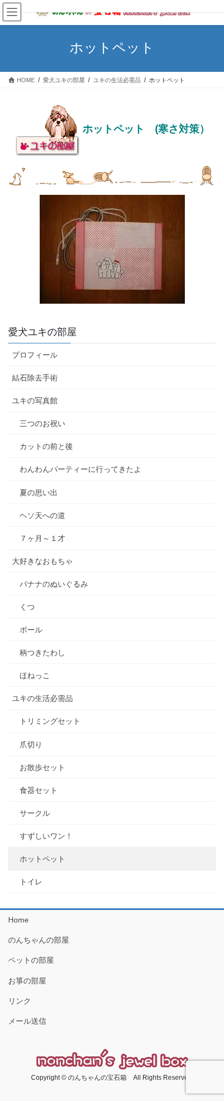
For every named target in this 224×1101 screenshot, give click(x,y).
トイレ (31, 881)
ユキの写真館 (35, 400)
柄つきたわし (42, 652)
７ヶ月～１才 (42, 538)
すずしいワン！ (46, 836)
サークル (35, 813)
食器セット (39, 790)
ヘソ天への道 (42, 515)
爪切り (31, 744)
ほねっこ (35, 675)
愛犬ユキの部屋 (42, 332)
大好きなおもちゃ (42, 561)
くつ (27, 606)
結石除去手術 (35, 377)
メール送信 (27, 1021)
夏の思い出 (39, 492)
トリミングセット (50, 721)
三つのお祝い (42, 423)
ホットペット (42, 858)
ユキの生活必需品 (42, 698)
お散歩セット (42, 767)
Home (18, 919)
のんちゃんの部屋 (38, 940)
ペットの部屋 (31, 960)
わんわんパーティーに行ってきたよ (80, 469)
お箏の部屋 (27, 980)
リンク (19, 1001)
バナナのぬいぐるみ (54, 584)
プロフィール (35, 354)
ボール (31, 629)
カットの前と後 (46, 446)
